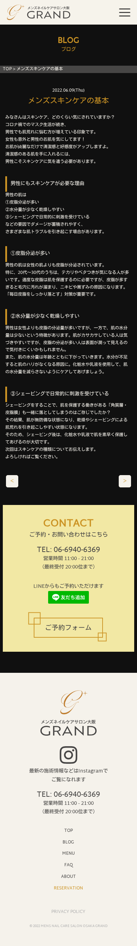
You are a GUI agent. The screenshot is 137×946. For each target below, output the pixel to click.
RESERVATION (68, 888)
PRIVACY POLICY (68, 912)
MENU (68, 853)
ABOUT (68, 876)
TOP (7, 69)
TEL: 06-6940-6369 (68, 550)
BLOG (68, 842)
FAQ (68, 865)
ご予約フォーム (68, 628)
